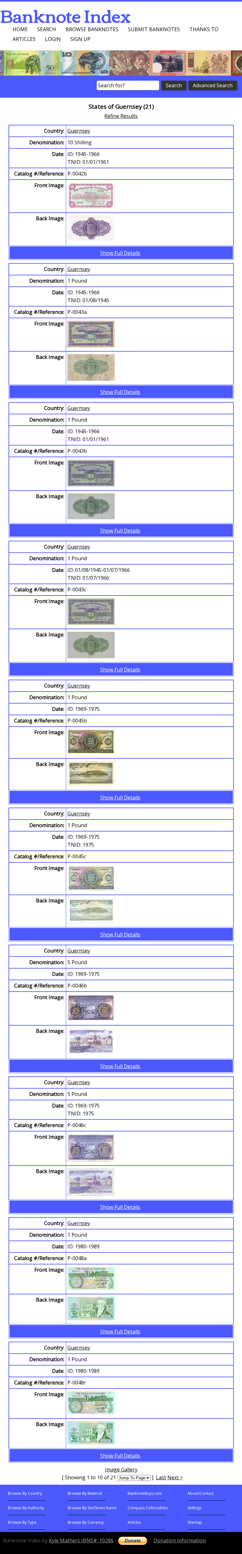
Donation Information (179, 1540)
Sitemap (194, 1522)
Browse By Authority (26, 1508)
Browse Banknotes (92, 29)
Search (46, 29)
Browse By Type (22, 1522)
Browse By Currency (86, 1522)
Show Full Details (120, 253)
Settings (194, 1508)
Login (53, 39)
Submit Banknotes (154, 29)
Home (20, 29)
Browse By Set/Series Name (92, 1508)
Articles (24, 39)
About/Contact (200, 1493)
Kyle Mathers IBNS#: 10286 (81, 1540)
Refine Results (121, 115)
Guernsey (78, 130)
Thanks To (203, 29)
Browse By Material (85, 1493)
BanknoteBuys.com (145, 1493)
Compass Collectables (148, 1508)
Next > (175, 1477)
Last (161, 1477)
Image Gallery (121, 1469)
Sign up (80, 39)
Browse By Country (25, 1493)
